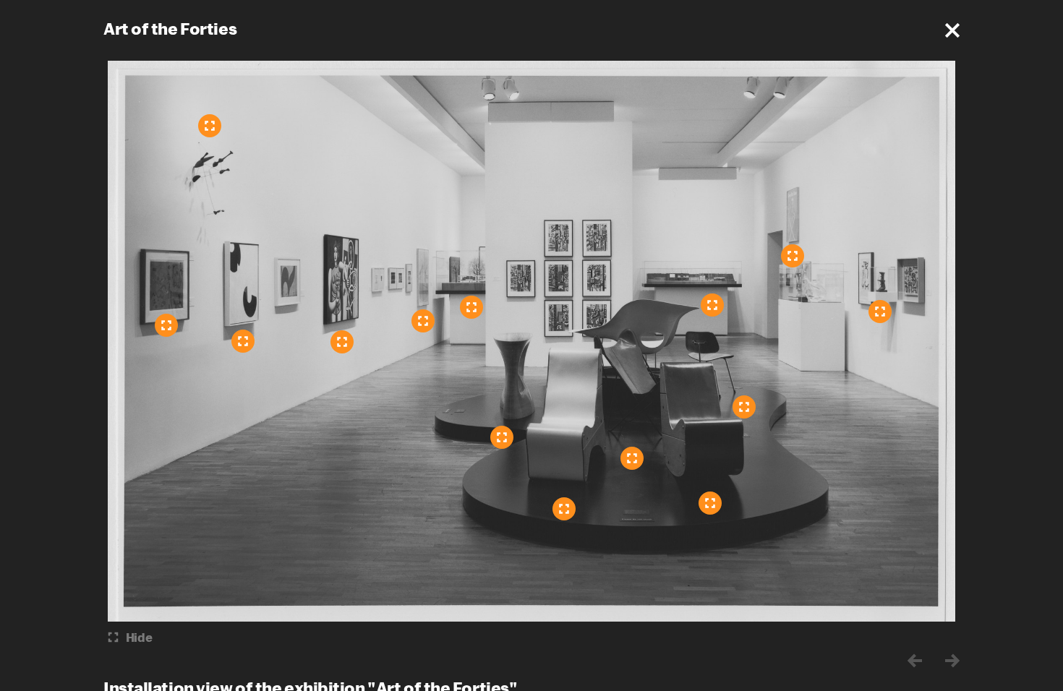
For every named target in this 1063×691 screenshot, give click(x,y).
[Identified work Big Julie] (342, 342)
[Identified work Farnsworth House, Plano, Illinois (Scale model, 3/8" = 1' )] (471, 307)
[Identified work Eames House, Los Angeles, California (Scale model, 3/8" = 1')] (712, 305)
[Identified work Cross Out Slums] (792, 256)
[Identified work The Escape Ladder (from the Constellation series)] (166, 325)
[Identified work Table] (501, 437)
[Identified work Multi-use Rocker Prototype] (710, 503)
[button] (952, 30)
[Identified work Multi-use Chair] (564, 509)
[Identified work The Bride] (880, 311)
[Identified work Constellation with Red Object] (209, 125)
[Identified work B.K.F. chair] (632, 458)
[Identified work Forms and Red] (243, 341)
